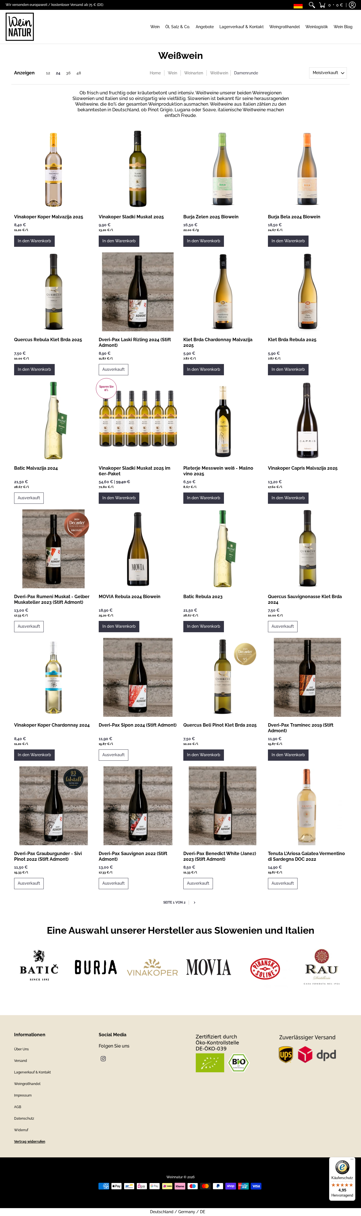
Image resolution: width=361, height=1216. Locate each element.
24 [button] (58, 73)
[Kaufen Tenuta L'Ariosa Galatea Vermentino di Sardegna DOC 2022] (307, 805)
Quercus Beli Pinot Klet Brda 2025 (220, 725)
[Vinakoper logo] (152, 967)
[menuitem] (312, 5)
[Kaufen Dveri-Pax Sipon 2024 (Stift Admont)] (138, 677)
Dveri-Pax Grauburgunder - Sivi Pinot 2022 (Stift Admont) (48, 856)
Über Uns (21, 1049)
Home (155, 73)
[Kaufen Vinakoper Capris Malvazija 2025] (307, 420)
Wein (172, 73)
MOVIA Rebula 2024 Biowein (129, 596)
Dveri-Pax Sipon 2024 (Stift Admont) (138, 725)
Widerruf (21, 1130)
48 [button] (78, 73)
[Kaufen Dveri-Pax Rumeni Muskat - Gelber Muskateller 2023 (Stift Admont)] (53, 548)
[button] (331, 5)
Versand (20, 1061)
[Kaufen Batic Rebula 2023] (222, 548)
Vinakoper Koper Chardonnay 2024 (52, 725)
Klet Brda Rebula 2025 (292, 339)
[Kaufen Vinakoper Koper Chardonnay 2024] (53, 677)
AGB (17, 1107)
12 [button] (48, 73)
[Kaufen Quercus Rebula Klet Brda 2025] (53, 291)
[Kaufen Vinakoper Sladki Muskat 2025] (138, 169)
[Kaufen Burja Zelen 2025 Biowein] (222, 169)
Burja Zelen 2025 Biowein (211, 216)
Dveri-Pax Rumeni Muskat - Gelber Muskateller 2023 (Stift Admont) (51, 599)
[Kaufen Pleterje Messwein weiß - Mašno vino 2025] (222, 420)
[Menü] (352, 1160)
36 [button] (68, 73)
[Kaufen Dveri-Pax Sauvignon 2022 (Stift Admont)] (138, 805)
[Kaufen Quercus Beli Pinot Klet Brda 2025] (222, 677)
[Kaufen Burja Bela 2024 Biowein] (307, 169)
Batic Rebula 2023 (203, 596)
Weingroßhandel (27, 1084)
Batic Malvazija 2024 (36, 468)
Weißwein (219, 73)
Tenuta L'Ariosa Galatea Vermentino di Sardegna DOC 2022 (306, 856)
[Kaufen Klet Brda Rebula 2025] (307, 291)
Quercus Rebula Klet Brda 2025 (48, 339)
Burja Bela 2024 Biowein (294, 216)
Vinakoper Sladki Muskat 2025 (131, 216)
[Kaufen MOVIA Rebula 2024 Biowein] (138, 548)
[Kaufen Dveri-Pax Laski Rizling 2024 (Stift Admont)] (138, 291)
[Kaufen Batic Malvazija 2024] (53, 420)
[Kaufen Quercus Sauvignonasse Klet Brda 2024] (307, 548)
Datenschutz (24, 1118)
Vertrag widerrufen (29, 1142)
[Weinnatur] (20, 27)
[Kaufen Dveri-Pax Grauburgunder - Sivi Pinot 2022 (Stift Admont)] (53, 805)
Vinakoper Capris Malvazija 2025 (303, 468)
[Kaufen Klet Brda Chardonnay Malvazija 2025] (222, 291)
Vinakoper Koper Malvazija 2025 (48, 216)
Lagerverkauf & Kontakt (32, 1072)
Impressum (23, 1095)
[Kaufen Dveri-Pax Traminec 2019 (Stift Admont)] (307, 677)
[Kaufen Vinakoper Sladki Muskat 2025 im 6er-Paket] (138, 420)
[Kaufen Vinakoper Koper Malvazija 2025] (53, 169)
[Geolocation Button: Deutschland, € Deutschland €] (299, 5)
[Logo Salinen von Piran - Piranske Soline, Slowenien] (265, 967)
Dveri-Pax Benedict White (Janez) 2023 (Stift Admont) (219, 856)
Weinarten (193, 73)
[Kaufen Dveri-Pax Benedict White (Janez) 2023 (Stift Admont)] (222, 805)
